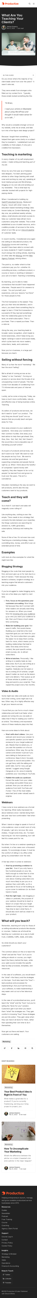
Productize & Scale (13, 1291)
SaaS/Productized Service (12, 202)
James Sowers (12, 26)
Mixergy (19, 256)
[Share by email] (25, 1048)
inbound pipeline (27, 230)
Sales (4, 1260)
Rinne (13, 1294)
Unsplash (30, 52)
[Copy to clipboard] (32, 1048)
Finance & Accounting (10, 1266)
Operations (6, 1263)
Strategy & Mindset (9, 1254)
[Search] (29, 3)
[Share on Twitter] (5, 1048)
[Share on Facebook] (12, 1048)
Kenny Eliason (20, 52)
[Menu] (33, 3)
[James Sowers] (4, 27)
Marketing (6, 1041)
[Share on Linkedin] (18, 1048)
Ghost (7, 1294)
